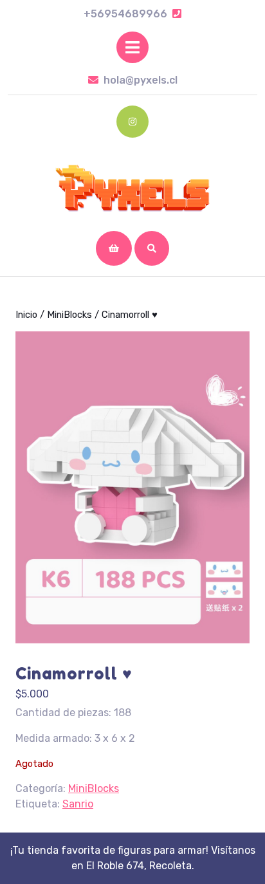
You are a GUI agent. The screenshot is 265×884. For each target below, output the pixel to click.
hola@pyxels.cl (141, 80)
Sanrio (77, 804)
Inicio (26, 314)
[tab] (132, 47)
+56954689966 (132, 14)
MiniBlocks (69, 314)
